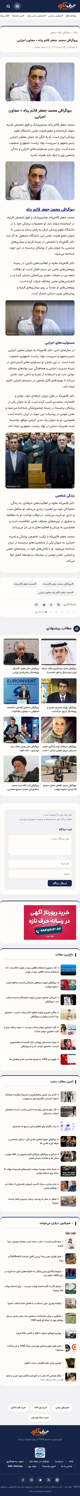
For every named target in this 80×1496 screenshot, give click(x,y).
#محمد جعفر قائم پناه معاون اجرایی (55, 593)
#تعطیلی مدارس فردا (36, 16)
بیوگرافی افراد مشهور (60, 32)
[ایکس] (48, 1480)
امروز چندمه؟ (49, 1466)
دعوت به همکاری (15, 1461)
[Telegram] (44, 605)
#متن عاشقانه (18, 16)
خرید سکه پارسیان (40, 1418)
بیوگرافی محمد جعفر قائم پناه (50, 209)
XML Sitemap (15, 1466)
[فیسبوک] (23, 1480)
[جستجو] (8, 6)
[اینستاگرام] (31, 1480)
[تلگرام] (40, 1480)
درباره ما (59, 1461)
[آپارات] (57, 1480)
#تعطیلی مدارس (55, 16)
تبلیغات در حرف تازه (39, 1461)
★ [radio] (50, 612)
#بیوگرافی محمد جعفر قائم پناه (58, 584)
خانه (76, 32)
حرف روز (32, 1466)
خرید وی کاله (40, 1407)
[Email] (36, 605)
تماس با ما (66, 1466)
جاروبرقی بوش (62, 1407)
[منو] (17, 6)
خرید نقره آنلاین (18, 1407)
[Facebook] (51, 605)
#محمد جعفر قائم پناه (25, 584)
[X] (58, 605)
